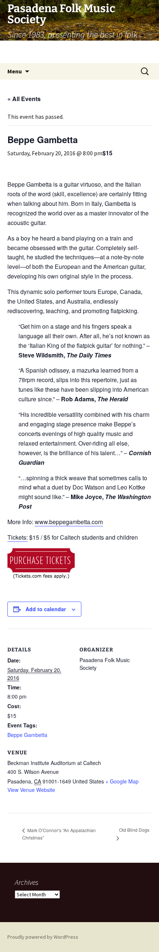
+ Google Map (122, 781)
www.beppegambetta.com (69, 521)
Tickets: (17, 537)
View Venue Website (31, 789)
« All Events (24, 98)
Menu (14, 71)
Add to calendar (46, 609)
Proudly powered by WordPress (42, 937)
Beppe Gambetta (27, 734)
